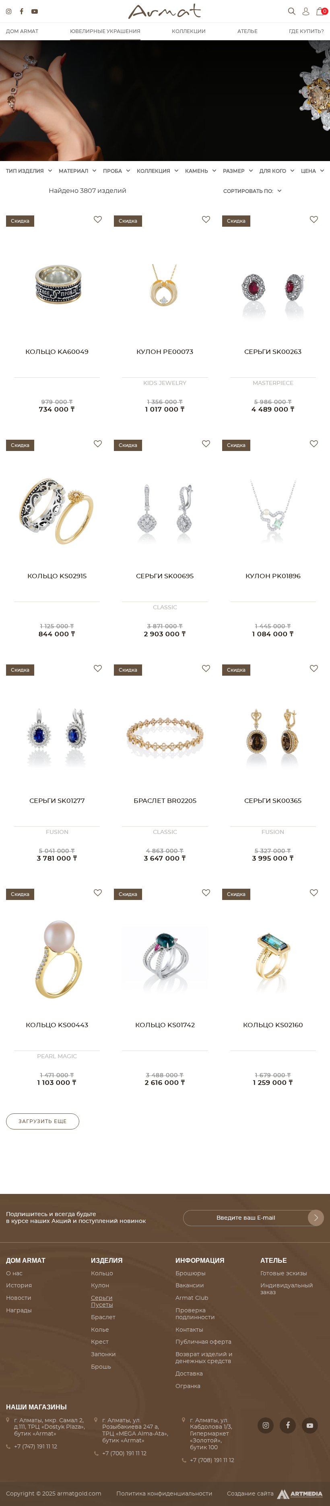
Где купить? (306, 31)
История (19, 1286)
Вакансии (189, 1286)
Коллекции (189, 31)
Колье (100, 1330)
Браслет (103, 1317)
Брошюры (190, 1273)
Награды (19, 1311)
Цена (308, 171)
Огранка (187, 1386)
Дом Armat (22, 31)
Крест (100, 1342)
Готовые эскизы (283, 1273)
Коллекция (153, 171)
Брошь (101, 1367)
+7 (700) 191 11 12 (124, 1453)
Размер (234, 171)
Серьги (102, 1298)
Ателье (247, 31)
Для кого (273, 171)
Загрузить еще (43, 1121)
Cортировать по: (248, 191)
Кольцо (102, 1273)
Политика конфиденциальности (164, 1494)
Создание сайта (250, 1494)
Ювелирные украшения (105, 31)
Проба (112, 171)
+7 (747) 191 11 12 (35, 1447)
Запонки (103, 1354)
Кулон (100, 1286)
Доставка (189, 1374)
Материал (73, 171)
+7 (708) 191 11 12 (212, 1460)
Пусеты (102, 1305)
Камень (196, 171)
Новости (18, 1298)
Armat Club (191, 1298)
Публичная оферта (203, 1342)
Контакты (189, 1330)
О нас (14, 1273)
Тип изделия (25, 171)
